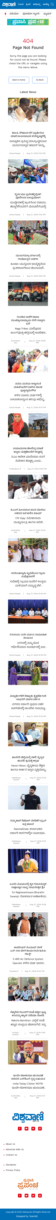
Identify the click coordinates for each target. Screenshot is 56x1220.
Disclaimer (11, 1165)
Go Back (40, 80)
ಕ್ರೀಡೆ (22, 4)
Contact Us (11, 1155)
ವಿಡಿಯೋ (14, 14)
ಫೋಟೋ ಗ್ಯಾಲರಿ (31, 14)
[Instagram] (40, 1128)
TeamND (33, 1216)
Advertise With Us (15, 1150)
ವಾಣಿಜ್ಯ (40, 4)
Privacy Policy (13, 1170)
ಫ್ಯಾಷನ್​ (47, 14)
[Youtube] (26, 1128)
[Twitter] (33, 1128)
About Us (10, 1144)
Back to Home (19, 80)
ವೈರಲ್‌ (49, 4)
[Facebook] (20, 1128)
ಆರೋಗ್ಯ (31, 4)
